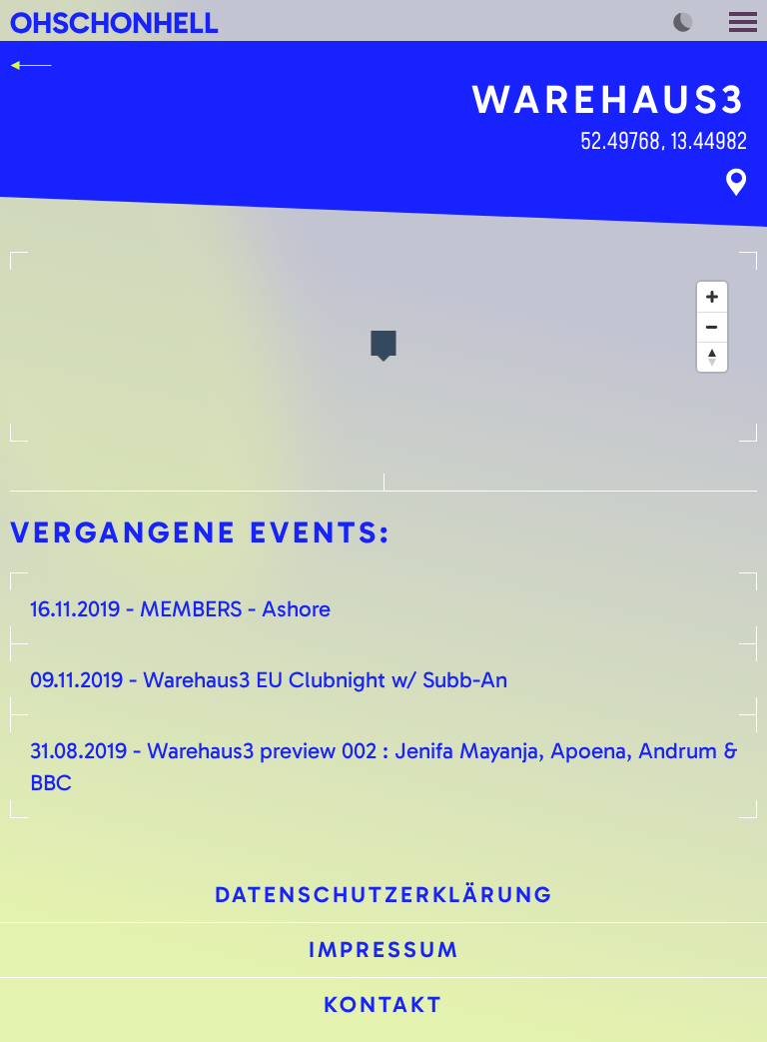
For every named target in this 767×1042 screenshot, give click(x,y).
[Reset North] (712, 357)
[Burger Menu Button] (745, 20)
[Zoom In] (712, 297)
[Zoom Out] (712, 327)
